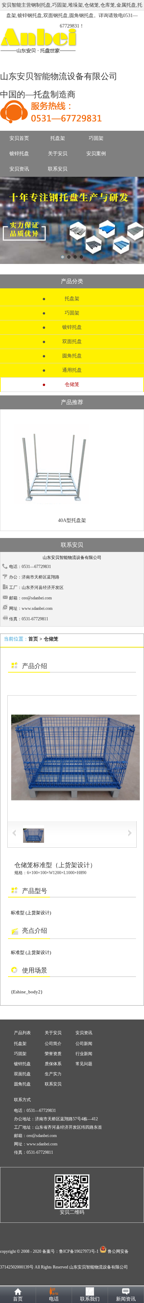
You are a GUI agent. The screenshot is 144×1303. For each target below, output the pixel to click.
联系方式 (22, 1099)
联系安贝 (57, 169)
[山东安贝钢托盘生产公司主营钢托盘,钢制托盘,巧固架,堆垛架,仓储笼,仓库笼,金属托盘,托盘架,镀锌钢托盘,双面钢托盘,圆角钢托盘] (72, 220)
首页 (33, 639)
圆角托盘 (72, 355)
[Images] (72, 758)
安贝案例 (96, 153)
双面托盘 (72, 341)
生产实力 (53, 1073)
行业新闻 (83, 1053)
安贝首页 (19, 138)
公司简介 (53, 1043)
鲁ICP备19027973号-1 (79, 1251)
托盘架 (57, 138)
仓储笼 (72, 384)
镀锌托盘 (19, 153)
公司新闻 (83, 1043)
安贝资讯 (19, 169)
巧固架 (96, 138)
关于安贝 (57, 153)
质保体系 (53, 1063)
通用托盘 (72, 370)
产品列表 (22, 1032)
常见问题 (83, 1063)
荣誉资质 (53, 1053)
